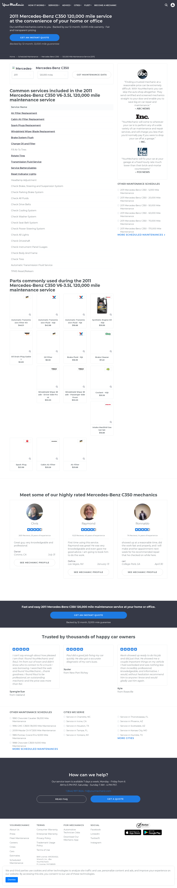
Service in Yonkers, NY (77, 735)
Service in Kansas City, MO (133, 730)
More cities (126, 738)
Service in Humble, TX (131, 735)
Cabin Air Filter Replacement (27, 119)
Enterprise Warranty (47, 834)
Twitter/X (95, 838)
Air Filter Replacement (24, 113)
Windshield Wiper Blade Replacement (33, 131)
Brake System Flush (22, 137)
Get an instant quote (34, 37)
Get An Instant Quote (88, 615)
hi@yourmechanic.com (98, 791)
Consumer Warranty (47, 829)
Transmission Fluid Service (26, 162)
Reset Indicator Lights (23, 174)
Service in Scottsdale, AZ (132, 726)
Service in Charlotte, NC (78, 717)
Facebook (96, 829)
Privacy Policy (44, 838)
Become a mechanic (105, 5)
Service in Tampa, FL (77, 730)
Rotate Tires (18, 155)
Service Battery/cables (23, 168)
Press (12, 834)
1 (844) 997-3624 (75, 791)
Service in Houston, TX (77, 726)
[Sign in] (173, 5)
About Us (14, 829)
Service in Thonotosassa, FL (134, 717)
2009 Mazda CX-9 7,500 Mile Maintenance (34, 730)
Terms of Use (43, 850)
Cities (12, 847)
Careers (14, 842)
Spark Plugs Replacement (26, 125)
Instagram (96, 842)
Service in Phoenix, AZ (131, 721)
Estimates (15, 855)
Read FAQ (61, 799)
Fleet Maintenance (19, 838)
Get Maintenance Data (92, 74)
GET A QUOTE (115, 799)
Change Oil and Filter (23, 143)
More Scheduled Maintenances (141, 234)
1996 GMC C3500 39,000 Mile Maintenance (34, 726)
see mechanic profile (34, 562)
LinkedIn (95, 834)
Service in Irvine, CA (76, 721)
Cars (12, 851)
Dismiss (12, 879)
